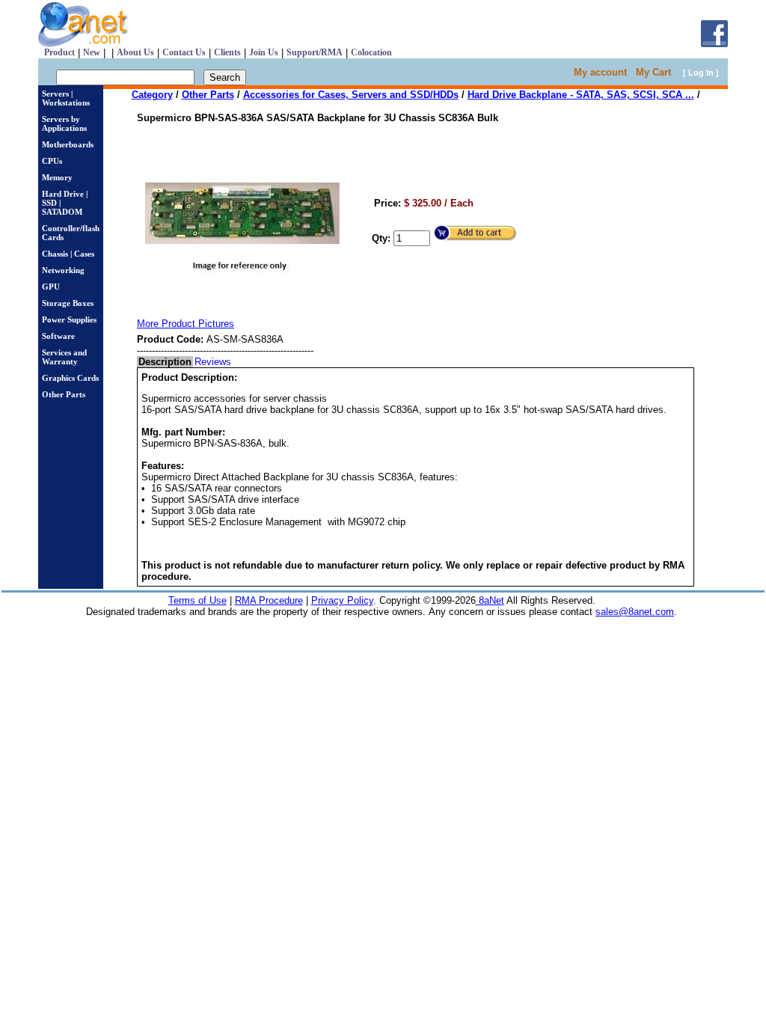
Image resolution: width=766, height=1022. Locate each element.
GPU (51, 286)
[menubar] (185, 361)
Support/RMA (315, 52)
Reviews (212, 361)
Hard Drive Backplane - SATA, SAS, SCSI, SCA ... (581, 94)
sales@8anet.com (634, 611)
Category (152, 94)
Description (165, 361)
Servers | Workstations (66, 98)
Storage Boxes (68, 303)
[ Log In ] (701, 72)
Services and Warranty (64, 357)
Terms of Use (197, 600)
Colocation (371, 52)
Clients (227, 52)
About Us (135, 52)
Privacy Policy (342, 600)
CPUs (52, 160)
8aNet (490, 600)
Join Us (263, 52)
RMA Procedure (269, 600)
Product (59, 52)
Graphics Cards (70, 377)
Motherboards (68, 144)
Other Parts (63, 394)
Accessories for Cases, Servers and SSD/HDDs (351, 94)
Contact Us (184, 52)
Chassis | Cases (68, 253)
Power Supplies (69, 319)
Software (58, 335)
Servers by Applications (64, 123)
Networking (63, 270)
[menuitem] (165, 361)
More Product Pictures (185, 323)
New (91, 52)
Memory (57, 177)
